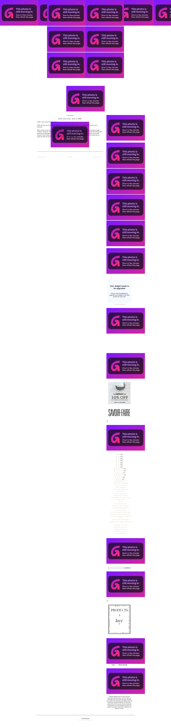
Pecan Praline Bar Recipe (120, 504)
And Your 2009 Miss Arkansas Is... (120, 508)
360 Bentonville (120, 499)
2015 (119, 454)
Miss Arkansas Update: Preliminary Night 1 (120, 514)
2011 (118, 462)
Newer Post (42, 157)
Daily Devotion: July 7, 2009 (120, 531)
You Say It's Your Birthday (121, 485)
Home (70, 157)
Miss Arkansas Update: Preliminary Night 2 (120, 512)
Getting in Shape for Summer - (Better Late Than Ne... (120, 517)
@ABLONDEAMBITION (119, 304)
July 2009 (119, 479)
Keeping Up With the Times (120, 529)
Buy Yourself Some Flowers (120, 495)
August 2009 (120, 477)
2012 (118, 460)
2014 (118, 456)
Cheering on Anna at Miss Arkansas (120, 519)
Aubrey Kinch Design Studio (85, 720)
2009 (118, 467)
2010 (118, 464)
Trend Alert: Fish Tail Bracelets (120, 483)
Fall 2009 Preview (120, 491)
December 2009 (120, 468)
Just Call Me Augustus (120, 493)
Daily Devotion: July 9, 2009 (120, 525)
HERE (116, 665)
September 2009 (120, 475)
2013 (118, 458)
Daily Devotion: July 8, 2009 (120, 527)
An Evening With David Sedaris (120, 489)
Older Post (98, 157)
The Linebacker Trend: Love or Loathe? (120, 497)
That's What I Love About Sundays (120, 506)
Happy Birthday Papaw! (120, 481)
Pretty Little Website (120, 487)
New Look (120, 501)
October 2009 (119, 473)
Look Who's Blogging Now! (120, 533)
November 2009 (120, 470)
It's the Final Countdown (120, 510)
